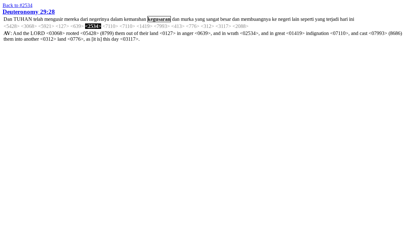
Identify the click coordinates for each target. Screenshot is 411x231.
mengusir (53, 19)
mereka (71, 19)
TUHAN (22, 19)
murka (187, 19)
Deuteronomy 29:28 (29, 11)
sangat (212, 19)
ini (351, 19)
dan (175, 19)
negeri (284, 19)
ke (274, 19)
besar (225, 19)
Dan (8, 19)
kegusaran (159, 19)
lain (295, 19)
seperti (307, 19)
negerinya (99, 19)
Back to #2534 (17, 5)
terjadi (332, 19)
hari (344, 19)
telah (38, 19)
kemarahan (135, 19)
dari (84, 19)
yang (200, 19)
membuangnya (256, 19)
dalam (116, 19)
